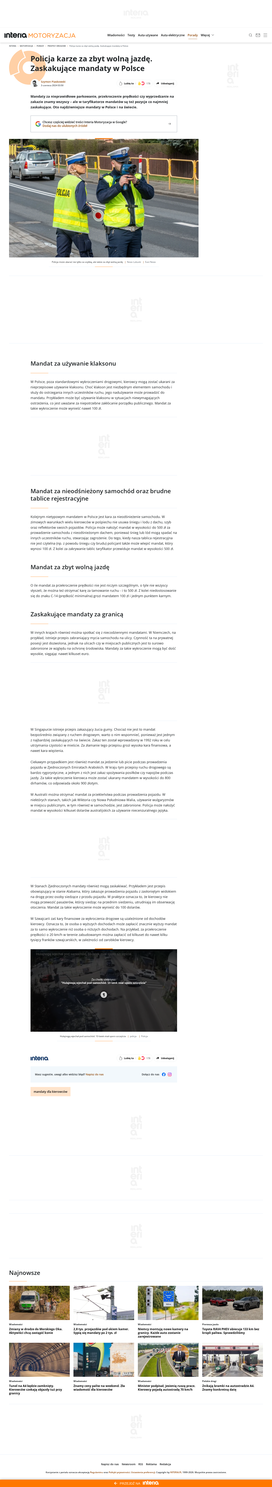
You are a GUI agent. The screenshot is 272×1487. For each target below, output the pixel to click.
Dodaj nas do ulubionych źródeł (85, 126)
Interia (12, 46)
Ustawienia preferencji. (143, 1472)
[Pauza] (35, 1026)
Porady (40, 46)
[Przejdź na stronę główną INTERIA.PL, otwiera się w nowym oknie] (15, 35)
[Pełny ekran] (172, 1026)
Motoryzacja (26, 46)
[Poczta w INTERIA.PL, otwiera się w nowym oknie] (258, 35)
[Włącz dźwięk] (163, 1026)
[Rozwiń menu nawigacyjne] (265, 35)
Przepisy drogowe (57, 46)
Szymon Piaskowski (53, 81)
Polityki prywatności (119, 1472)
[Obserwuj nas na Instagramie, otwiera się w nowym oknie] (170, 1074)
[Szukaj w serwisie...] (250, 35)
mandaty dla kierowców (50, 1092)
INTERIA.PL (176, 1472)
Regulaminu (96, 1472)
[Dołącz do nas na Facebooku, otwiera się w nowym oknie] (164, 1074)
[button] (116, 35)
